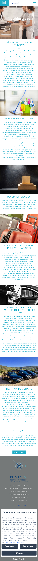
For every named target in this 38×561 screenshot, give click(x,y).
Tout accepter (28, 546)
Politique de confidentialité (15, 542)
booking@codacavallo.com (19, 497)
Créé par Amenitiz (19, 559)
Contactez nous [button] (19, 452)
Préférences (19, 553)
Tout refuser (10, 546)
